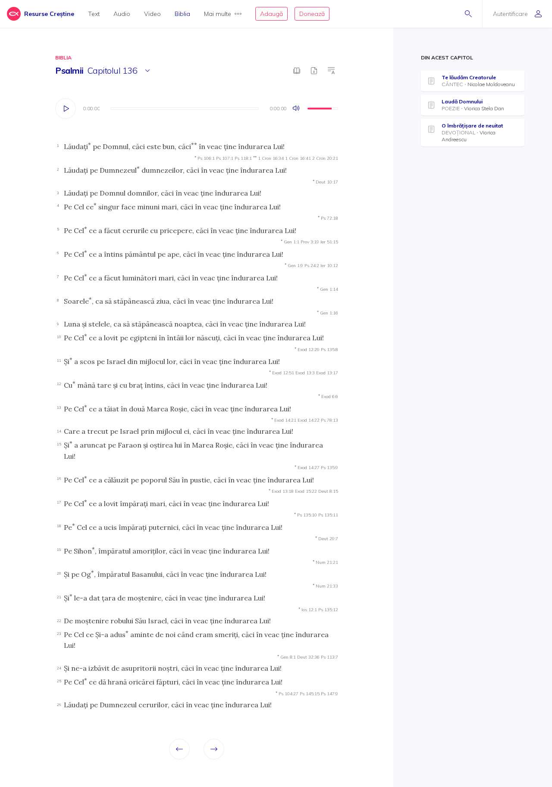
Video (152, 14)
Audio (121, 14)
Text (94, 14)
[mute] (296, 108)
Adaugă (271, 14)
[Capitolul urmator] (214, 749)
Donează (312, 14)
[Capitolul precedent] (179, 749)
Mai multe (217, 14)
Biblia (182, 14)
